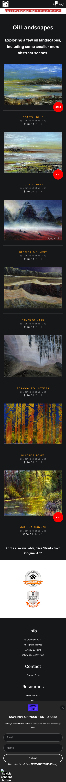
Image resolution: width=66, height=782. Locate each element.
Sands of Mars (33, 320)
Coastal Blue (33, 117)
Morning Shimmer (33, 527)
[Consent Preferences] (6, 775)
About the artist (33, 695)
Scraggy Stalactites (33, 388)
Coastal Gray (33, 184)
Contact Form (33, 675)
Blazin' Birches (33, 455)
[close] (62, 707)
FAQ (33, 700)
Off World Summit (33, 252)
